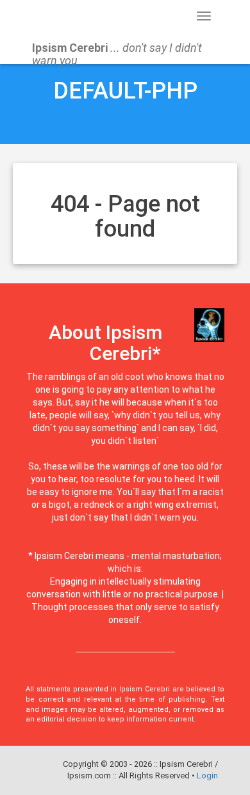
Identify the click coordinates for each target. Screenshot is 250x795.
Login (207, 775)
